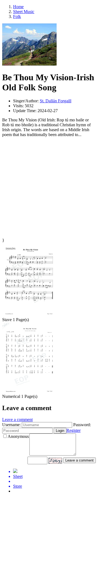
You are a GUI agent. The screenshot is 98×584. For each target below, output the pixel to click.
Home (18, 6)
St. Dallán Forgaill (55, 101)
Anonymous (18, 436)
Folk (17, 16)
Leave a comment (17, 419)
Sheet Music (23, 11)
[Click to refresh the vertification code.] (55, 461)
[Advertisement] (49, 189)
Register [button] (73, 430)
